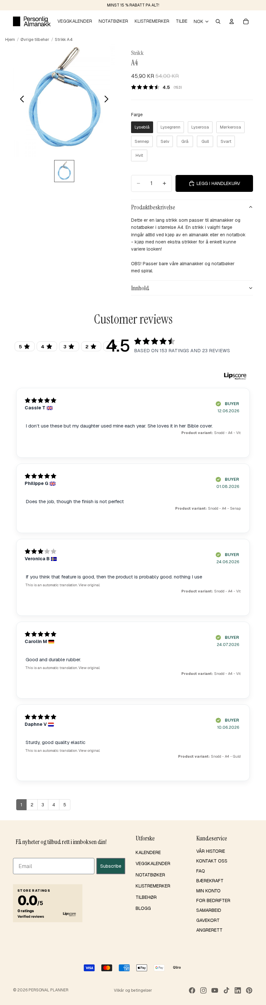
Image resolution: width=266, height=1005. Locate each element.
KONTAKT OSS (211, 861)
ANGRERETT (209, 930)
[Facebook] (192, 990)
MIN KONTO (208, 890)
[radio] (142, 127)
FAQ (200, 871)
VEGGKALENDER (153, 863)
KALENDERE (148, 852)
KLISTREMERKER (153, 886)
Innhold (140, 288)
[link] (158, 87)
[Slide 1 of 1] (64, 171)
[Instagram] (203, 990)
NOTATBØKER (150, 875)
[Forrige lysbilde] (20, 100)
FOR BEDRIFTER (213, 900)
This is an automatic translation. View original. (62, 585)
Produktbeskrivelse (153, 207)
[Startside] (32, 21)
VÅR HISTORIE (210, 851)
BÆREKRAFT (210, 881)
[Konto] (231, 21)
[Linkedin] (238, 990)
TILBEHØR (146, 897)
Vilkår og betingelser (133, 990)
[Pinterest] (249, 990)
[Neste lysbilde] (108, 100)
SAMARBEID (208, 910)
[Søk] (218, 21)
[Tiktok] (226, 990)
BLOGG (143, 908)
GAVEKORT (208, 920)
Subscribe (110, 866)
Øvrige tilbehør (34, 39)
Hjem (10, 39)
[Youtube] (215, 990)
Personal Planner (48, 990)
